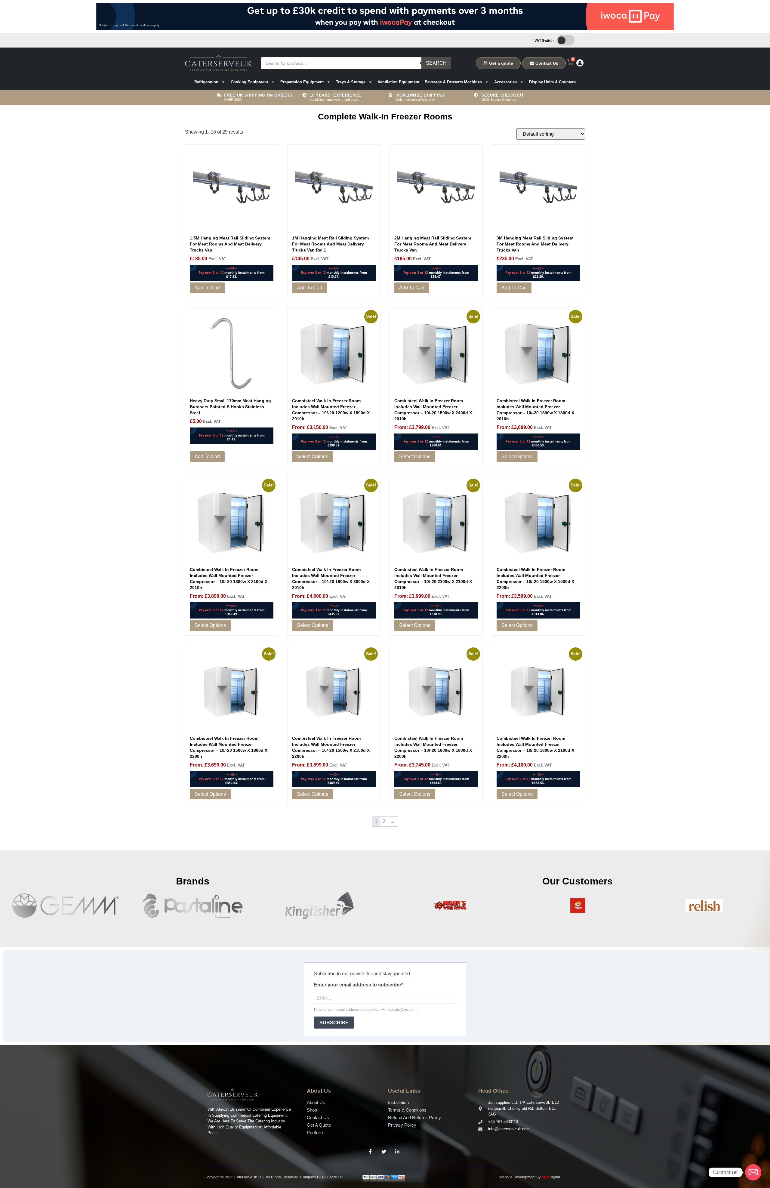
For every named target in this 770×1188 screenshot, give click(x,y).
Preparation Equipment (302, 82)
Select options (312, 456)
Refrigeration (206, 82)
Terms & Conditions (407, 1109)
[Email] (753, 1172)
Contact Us (318, 1117)
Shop (312, 1109)
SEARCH (436, 63)
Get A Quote (319, 1125)
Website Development (517, 1177)
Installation (398, 1102)
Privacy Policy (402, 1125)
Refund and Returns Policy (414, 1117)
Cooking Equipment (249, 82)
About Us (316, 1102)
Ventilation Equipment (398, 82)
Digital (550, 1177)
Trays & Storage (350, 82)
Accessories (505, 82)
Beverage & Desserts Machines (453, 82)
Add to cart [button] (207, 287)
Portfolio (315, 1132)
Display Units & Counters (552, 82)
